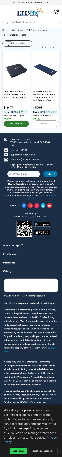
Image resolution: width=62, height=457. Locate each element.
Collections (17, 30)
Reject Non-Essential (42, 451)
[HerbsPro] (30, 12)
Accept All (18, 451)
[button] (56, 12)
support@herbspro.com (23, 154)
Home (5, 30)
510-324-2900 (19, 149)
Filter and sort (19, 43)
